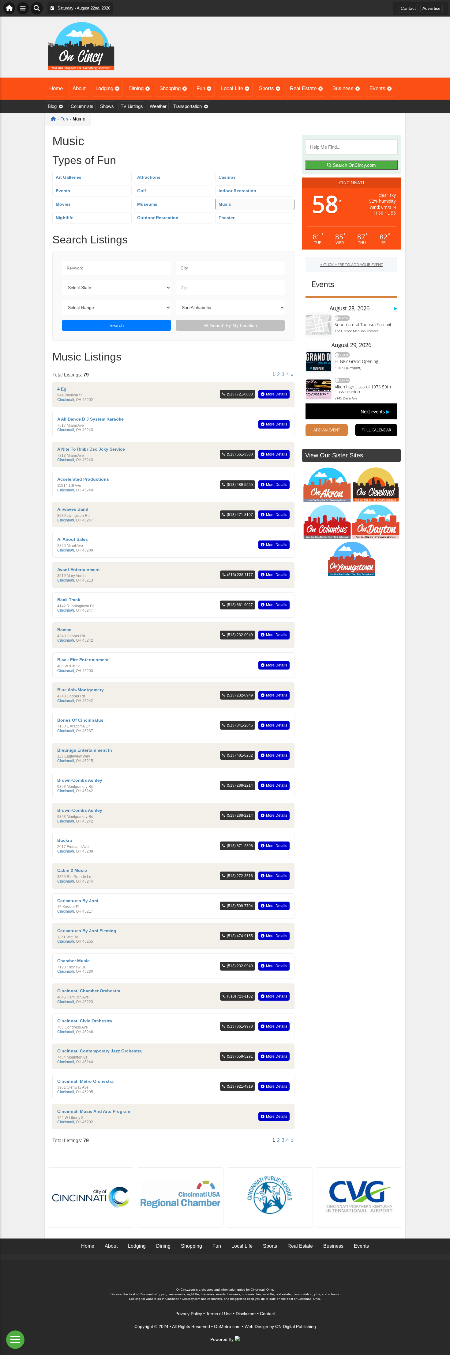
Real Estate (303, 88)
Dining (136, 88)
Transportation (187, 106)
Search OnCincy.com (354, 165)
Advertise (431, 8)
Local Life (232, 88)
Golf (141, 190)
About (79, 88)
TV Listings (132, 106)
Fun (201, 88)
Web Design (256, 1326)
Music (225, 204)
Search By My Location (233, 325)
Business (343, 88)
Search (116, 325)
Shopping (170, 88)
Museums (147, 204)
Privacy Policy (188, 1313)
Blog (52, 106)
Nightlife (64, 217)
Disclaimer (246, 1313)
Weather (158, 106)
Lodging (104, 88)
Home (56, 88)
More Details (276, 394)
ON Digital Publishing (295, 1326)
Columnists (82, 106)
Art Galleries (68, 177)
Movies (63, 204)
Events (377, 88)
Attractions (148, 177)
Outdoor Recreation (157, 217)
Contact (408, 8)
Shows (107, 106)
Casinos (227, 177)
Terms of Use (219, 1313)
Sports (266, 88)
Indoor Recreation (237, 190)
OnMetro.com (227, 1326)
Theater (226, 217)
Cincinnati (65, 400)
